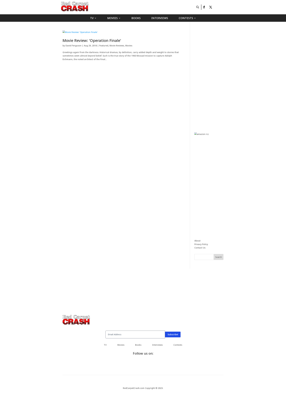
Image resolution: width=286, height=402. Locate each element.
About (197, 240)
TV (92, 18)
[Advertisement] (216, 75)
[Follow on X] (210, 7)
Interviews (159, 18)
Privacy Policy (201, 244)
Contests (186, 18)
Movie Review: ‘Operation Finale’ (92, 40)
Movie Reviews (116, 45)
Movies (112, 18)
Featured (103, 45)
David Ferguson (73, 45)
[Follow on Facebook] (204, 7)
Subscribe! (173, 334)
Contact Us (199, 247)
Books (136, 18)
